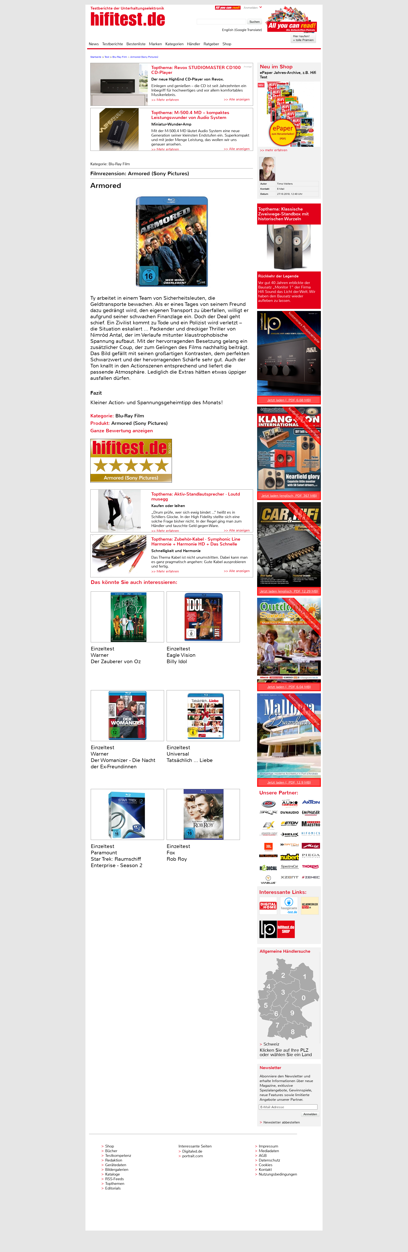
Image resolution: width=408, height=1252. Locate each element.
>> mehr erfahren (273, 150)
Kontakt (265, 1169)
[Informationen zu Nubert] (289, 858)
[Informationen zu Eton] (289, 825)
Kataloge (112, 1174)
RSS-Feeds (114, 1178)
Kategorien (174, 44)
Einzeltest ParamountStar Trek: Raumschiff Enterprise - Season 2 (116, 856)
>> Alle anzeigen (237, 99)
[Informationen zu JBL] (268, 847)
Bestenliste (136, 44)
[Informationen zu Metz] (311, 847)
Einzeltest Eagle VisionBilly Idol (181, 655)
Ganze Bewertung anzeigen (121, 430)
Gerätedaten (115, 1164)
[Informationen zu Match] (289, 847)
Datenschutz (269, 1160)
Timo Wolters (285, 183)
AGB (263, 1155)
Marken (155, 44)
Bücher (111, 1150)
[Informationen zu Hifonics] (311, 836)
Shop (226, 44)
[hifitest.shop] (286, 942)
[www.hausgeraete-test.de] (289, 918)
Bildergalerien (116, 1169)
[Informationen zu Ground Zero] (268, 836)
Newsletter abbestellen (282, 1122)
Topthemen (114, 1183)
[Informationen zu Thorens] (311, 869)
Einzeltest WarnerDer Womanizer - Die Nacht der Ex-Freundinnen (123, 757)
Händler (193, 44)
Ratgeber (211, 44)
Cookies (265, 1164)
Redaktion (113, 1160)
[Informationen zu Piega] (311, 858)
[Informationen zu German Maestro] (311, 825)
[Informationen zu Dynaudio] (289, 814)
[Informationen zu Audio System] (289, 804)
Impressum (268, 1146)
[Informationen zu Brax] (268, 814)
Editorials (113, 1188)
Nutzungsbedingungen (278, 1174)
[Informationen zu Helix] (289, 836)
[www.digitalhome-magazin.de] (268, 918)
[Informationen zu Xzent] (289, 879)
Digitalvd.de (192, 1151)
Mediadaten (269, 1150)
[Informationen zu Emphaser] (311, 814)
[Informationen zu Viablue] (268, 879)
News (94, 44)
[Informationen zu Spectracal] (289, 869)
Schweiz (271, 1044)
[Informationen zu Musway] (268, 858)
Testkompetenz (118, 1155)
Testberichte (112, 44)
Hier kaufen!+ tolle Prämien (303, 38)
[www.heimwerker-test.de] (310, 918)
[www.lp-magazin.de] (268, 942)
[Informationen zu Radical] (268, 869)
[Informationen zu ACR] (268, 804)
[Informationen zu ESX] (268, 825)
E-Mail (280, 189)
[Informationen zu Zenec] (311, 879)
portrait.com (192, 1156)
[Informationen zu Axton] (311, 804)
